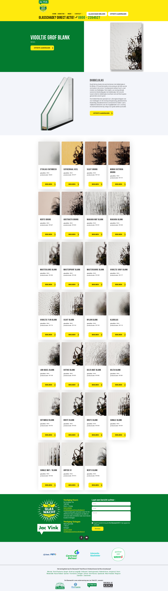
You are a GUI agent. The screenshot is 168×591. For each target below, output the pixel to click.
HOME (54, 14)
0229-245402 (68, 508)
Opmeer (66, 573)
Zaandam (80, 575)
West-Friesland (109, 573)
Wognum (118, 573)
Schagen (80, 573)
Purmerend (73, 573)
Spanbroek (101, 573)
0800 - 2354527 (89, 18)
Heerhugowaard (93, 571)
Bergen (66, 571)
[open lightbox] (60, 103)
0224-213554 (68, 530)
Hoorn (118, 571)
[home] (44, 6)
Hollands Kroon (103, 571)
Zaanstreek (87, 575)
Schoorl (86, 573)
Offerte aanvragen (42, 48)
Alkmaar (49, 571)
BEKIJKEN (48, 184)
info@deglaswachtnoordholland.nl (74, 510)
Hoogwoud (112, 571)
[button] (62, 14)
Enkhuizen (84, 571)
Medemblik (50, 573)
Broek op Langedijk (74, 571)
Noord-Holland (58, 573)
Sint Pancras (93, 573)
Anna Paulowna (58, 571)
